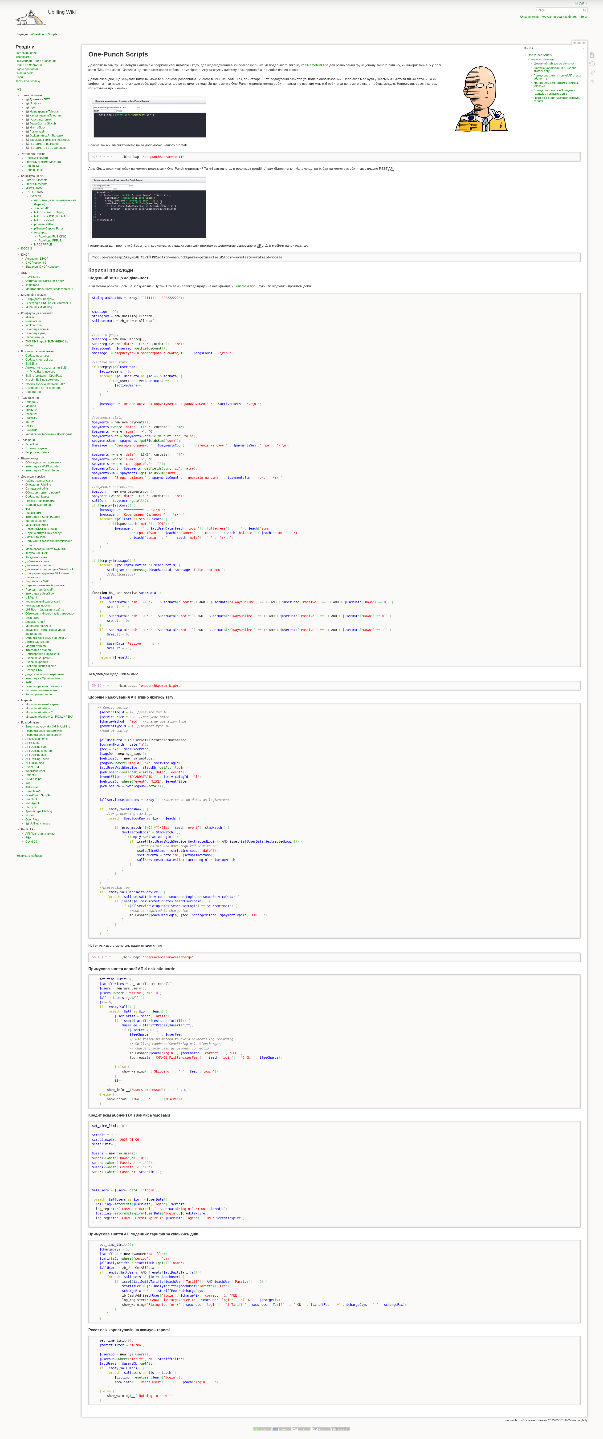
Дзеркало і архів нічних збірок (49, 139)
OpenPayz (32, 819)
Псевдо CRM (34, 670)
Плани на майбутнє (29, 65)
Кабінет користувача (39, 480)
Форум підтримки (41, 119)
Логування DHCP (36, 258)
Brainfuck (31, 799)
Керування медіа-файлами (560, 16)
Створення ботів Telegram (43, 388)
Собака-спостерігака (39, 359)
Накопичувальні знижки (41, 529)
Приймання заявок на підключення (48, 541)
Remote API (33, 791)
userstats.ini (33, 321)
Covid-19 (31, 841)
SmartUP (31, 430)
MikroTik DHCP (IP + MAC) (51, 216)
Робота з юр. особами (40, 500)
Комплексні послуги (38, 605)
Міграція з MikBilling (38, 307)
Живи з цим (33, 513)
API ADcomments (36, 738)
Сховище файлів (36, 662)
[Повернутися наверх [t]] (592, 81)
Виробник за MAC (37, 581)
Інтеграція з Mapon (38, 650)
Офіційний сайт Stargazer (47, 135)
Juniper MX (41, 208)
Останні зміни (529, 16)
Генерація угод (35, 333)
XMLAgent (32, 803)
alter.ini (30, 317)
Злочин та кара (35, 537)
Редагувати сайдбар (29, 855)
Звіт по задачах (35, 521)
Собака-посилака (37, 355)
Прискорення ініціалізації (42, 654)
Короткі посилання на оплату (45, 383)
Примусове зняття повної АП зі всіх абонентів (557, 77)
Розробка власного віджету (43, 734)
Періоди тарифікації (39, 589)
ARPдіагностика (36, 557)
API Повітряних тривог (40, 833)
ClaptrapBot (33, 392)
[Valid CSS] (321, 1429)
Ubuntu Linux (34, 170)
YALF (28, 783)
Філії (28, 508)
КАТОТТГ (31, 682)
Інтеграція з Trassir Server (42, 470)
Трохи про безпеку (28, 81)
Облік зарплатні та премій (42, 492)
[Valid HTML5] (301, 1429)
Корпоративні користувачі (42, 601)
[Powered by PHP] (282, 1429)
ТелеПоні (31, 444)
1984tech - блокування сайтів (44, 609)
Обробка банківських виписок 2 (46, 637)
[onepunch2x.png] (147, 207)
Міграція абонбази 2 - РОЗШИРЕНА (49, 716)
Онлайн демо (24, 73)
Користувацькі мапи (38, 694)
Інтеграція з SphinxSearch (42, 517)
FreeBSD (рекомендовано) (43, 162)
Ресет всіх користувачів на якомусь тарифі (557, 99)
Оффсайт (36, 103)
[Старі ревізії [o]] (592, 64)
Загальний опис (26, 53)
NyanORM (32, 767)
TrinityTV (31, 410)
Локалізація (37, 131)
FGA (28, 837)
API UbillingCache (37, 759)
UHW (28, 545)
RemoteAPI (315, 65)
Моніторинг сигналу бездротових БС (49, 289)
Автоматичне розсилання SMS (46, 367)
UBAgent (31, 597)
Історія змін (23, 57)
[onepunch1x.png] (147, 116)
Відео (33, 107)
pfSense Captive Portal (49, 228)
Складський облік (36, 488)
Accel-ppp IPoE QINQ (52, 236)
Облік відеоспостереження (43, 462)
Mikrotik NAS (33, 188)
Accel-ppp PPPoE (50, 240)
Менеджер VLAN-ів (38, 625)
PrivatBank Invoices (42, 371)
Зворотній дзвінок (37, 452)
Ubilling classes (40, 823)
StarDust (31, 807)
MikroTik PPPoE (44, 220)
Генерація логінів (37, 329)
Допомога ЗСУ (40, 99)
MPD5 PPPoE (43, 244)
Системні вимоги (36, 158)
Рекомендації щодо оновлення (36, 61)
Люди (19, 77)
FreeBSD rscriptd (36, 184)
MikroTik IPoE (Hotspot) (49, 212)
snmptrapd (32, 285)
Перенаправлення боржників (45, 585)
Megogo (30, 406)
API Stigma (32, 742)
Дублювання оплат (38, 561)
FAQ (18, 89)
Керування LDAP (36, 553)
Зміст (583, 16)
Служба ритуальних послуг (43, 533)
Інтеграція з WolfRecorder (42, 466)
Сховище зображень (39, 658)
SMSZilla (31, 363)
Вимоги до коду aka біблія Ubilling (47, 726)
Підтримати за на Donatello (48, 147)
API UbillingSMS (36, 746)
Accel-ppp (40, 232)
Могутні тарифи (36, 646)
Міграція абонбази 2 (39, 712)
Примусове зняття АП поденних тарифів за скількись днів (555, 92)
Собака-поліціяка (37, 496)
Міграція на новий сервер (42, 704)
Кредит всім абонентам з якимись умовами (556, 84)
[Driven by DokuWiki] (340, 1429)
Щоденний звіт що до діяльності (555, 63)
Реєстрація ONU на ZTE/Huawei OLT (49, 303)
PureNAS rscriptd (36, 180)
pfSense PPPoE (44, 224)
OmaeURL (32, 775)
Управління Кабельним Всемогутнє (48, 434)
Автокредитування (37, 641)
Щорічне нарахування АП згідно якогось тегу (555, 69)
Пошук (585, 10)
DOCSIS (26, 248)
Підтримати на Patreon (45, 143)
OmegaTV (31, 402)
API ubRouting (34, 763)
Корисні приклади (542, 59)
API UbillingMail (35, 754)
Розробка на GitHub (43, 123)
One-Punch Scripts (44, 34)
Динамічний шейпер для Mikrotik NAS (50, 569)
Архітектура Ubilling (38, 811)
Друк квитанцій (35, 621)
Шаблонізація (34, 337)
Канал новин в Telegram (45, 115)
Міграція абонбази (37, 708)
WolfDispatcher (35, 771)
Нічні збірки (37, 127)
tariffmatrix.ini (33, 325)
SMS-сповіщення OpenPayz (43, 375)
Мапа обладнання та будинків (45, 549)
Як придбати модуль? (39, 299)
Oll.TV (29, 426)
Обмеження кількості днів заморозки (49, 613)
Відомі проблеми (27, 69)
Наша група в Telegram (45, 111)
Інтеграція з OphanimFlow (42, 678)
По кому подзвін (36, 448)
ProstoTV (31, 418)
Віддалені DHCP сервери (42, 266)
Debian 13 (32, 166)
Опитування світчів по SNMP (44, 280)
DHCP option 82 (35, 262)
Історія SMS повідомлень (42, 379)
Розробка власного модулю (43, 730)
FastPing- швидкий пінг (40, 666)
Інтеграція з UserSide (39, 593)
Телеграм (241, 286)
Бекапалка (32, 617)
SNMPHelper (33, 779)
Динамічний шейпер (39, 565)
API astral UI (33, 787)
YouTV (29, 422)
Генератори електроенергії (43, 686)
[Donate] (262, 1429)
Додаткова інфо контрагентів (44, 674)
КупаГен (35, 196)
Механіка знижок (36, 525)
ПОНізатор (32, 276)
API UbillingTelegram (39, 750)
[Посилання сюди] (592, 72)
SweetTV (31, 414)
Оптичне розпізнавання (41, 690)
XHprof (29, 815)
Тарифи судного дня (39, 504)
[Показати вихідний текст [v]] (592, 55)
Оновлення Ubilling (38, 484)
